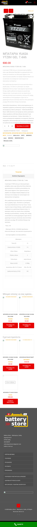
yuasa (5, 138)
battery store (16, 135)
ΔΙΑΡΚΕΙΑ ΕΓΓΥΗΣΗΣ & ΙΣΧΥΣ (12, 480)
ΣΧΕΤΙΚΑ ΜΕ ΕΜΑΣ (10, 454)
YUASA (10, 395)
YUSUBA (10, 319)
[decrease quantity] (4, 126)
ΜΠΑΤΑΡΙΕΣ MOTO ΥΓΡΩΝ (19, 133)
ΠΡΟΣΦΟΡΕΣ (8, 462)
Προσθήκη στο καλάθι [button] (10, 325)
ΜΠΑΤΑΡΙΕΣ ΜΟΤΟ (19, 138)
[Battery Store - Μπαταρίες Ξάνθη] (4, 2)
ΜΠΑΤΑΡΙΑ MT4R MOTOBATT (26, 357)
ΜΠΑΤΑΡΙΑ (10, 138)
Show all (31, 11)
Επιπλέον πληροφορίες (18, 176)
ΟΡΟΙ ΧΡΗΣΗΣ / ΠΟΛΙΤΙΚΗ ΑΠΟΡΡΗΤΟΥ (15, 484)
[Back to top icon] (18, 505)
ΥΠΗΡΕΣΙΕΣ (8, 458)
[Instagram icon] (19, 514)
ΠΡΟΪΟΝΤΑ (8, 466)
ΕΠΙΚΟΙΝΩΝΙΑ (8, 470)
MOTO (22, 135)
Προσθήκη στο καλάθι (23, 126)
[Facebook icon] (17, 514)
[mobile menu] (34, 2)
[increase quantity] (12, 126)
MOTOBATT (27, 359)
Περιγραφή (18, 172)
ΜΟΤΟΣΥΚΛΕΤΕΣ (7, 133)
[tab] (18, 172)
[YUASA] (11, 153)
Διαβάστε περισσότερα (10, 401)
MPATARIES (29, 135)
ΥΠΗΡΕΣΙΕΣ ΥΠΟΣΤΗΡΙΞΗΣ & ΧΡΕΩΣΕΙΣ (15, 476)
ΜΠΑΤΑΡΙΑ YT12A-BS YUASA (10, 392)
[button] (31, 16)
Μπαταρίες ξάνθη (8, 140)
